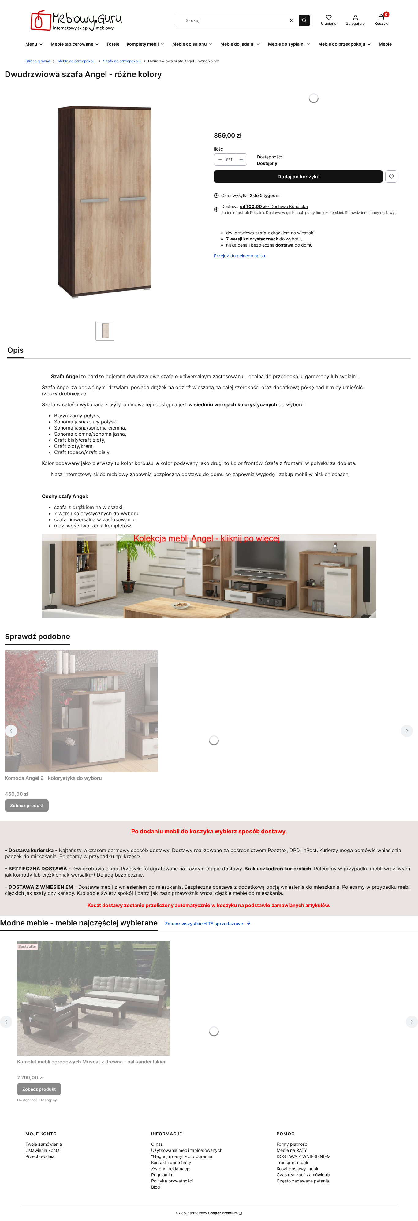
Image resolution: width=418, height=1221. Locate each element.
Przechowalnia (39, 1156)
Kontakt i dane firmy (171, 1162)
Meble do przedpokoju (77, 61)
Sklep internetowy (207, 1213)
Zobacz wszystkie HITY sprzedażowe (204, 923)
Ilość (218, 148)
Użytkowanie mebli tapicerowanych (186, 1150)
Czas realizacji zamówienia (303, 1174)
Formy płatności (292, 1144)
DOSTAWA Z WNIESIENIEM (303, 1156)
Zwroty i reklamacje (170, 1168)
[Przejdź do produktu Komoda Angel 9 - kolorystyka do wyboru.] (81, 711)
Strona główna (37, 61)
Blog (155, 1186)
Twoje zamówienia (43, 1144)
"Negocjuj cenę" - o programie (181, 1156)
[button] (304, 20)
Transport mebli (292, 1162)
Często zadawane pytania (303, 1180)
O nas (157, 1144)
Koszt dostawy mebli (297, 1168)
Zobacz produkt (26, 805)
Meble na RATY (292, 1150)
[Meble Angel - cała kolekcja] (209, 616)
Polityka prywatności (172, 1180)
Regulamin (161, 1174)
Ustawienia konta (42, 1150)
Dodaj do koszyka (298, 176)
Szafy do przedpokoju (122, 61)
